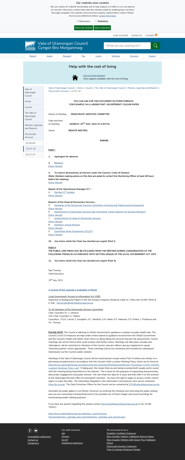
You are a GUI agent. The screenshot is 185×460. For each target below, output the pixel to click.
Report (32, 56)
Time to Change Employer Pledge (123, 449)
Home (28, 101)
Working (116, 56)
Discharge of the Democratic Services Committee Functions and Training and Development (99, 205)
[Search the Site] (155, 45)
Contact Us (136, 35)
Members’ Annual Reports (67, 224)
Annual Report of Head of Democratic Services (77, 218)
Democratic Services (30, 136)
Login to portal (120, 35)
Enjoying (134, 56)
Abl (63, 433)
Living (98, 56)
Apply (50, 56)
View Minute (55, 166)
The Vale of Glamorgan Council (30, 116)
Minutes (58, 163)
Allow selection (102, 27)
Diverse (65, 436)
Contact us (33, 440)
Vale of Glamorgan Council (30, 92)
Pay (83, 56)
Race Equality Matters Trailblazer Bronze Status (130, 436)
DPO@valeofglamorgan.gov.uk (144, 384)
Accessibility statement (39, 436)
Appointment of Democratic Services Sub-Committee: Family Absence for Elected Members (99, 211)
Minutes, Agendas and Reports (33, 127)
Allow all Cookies (83, 27)
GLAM (65, 439)
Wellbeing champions (72, 443)
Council (152, 56)
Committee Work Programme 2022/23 (73, 231)
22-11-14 (30, 154)
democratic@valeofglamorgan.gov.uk (75, 303)
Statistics (102, 21)
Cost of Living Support (94, 75)
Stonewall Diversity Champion (122, 446)
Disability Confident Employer (121, 433)
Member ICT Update (64, 192)
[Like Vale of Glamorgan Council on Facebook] (30, 430)
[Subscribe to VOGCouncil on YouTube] (36, 430)
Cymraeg (150, 35)
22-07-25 (31, 148)
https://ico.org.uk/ (56, 384)
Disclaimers (33, 443)
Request (67, 56)
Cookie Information (107, 15)
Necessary (84, 21)
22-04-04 (30, 143)
